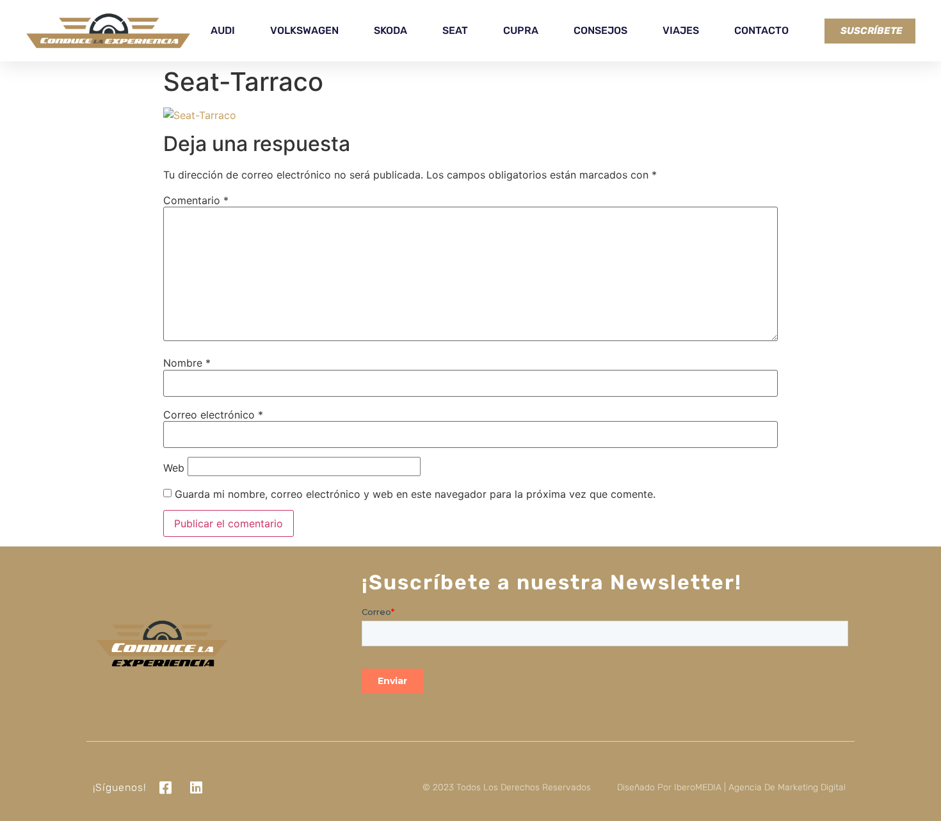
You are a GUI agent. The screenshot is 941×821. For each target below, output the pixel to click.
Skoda (390, 30)
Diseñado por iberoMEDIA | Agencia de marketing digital (731, 787)
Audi (223, 30)
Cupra (520, 30)
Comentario (196, 200)
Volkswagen (304, 30)
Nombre (187, 363)
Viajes (681, 30)
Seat (455, 30)
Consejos (600, 30)
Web (173, 468)
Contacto (761, 30)
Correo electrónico (213, 415)
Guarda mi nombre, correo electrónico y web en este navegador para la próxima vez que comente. (415, 494)
